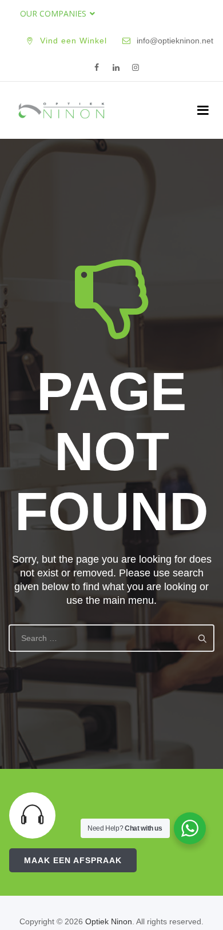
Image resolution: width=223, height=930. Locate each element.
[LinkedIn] (116, 68)
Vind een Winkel (73, 40)
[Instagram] (135, 68)
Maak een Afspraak (73, 860)
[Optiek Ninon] (61, 110)
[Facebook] (96, 68)
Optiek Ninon (108, 921)
